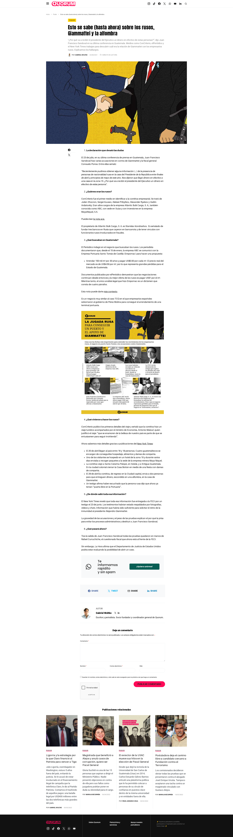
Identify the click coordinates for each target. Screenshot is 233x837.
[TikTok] (154, 3)
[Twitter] (164, 3)
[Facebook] (159, 3)
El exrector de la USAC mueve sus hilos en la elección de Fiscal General (134, 758)
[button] (47, 3)
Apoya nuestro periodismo (136, 823)
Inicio (48, 14)
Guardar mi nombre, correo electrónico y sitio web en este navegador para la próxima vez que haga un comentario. (119, 677)
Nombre (83, 666)
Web (141, 666)
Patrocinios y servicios (115, 823)
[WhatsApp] (170, 3)
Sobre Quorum (94, 822)
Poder (55, 14)
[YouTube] (175, 3)
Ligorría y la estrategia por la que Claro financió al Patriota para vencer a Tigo (61, 758)
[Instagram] (149, 3)
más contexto (110, 291)
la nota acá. (99, 219)
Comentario (84, 641)
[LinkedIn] (180, 3)
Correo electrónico (116, 666)
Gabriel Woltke (103, 612)
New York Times (145, 444)
